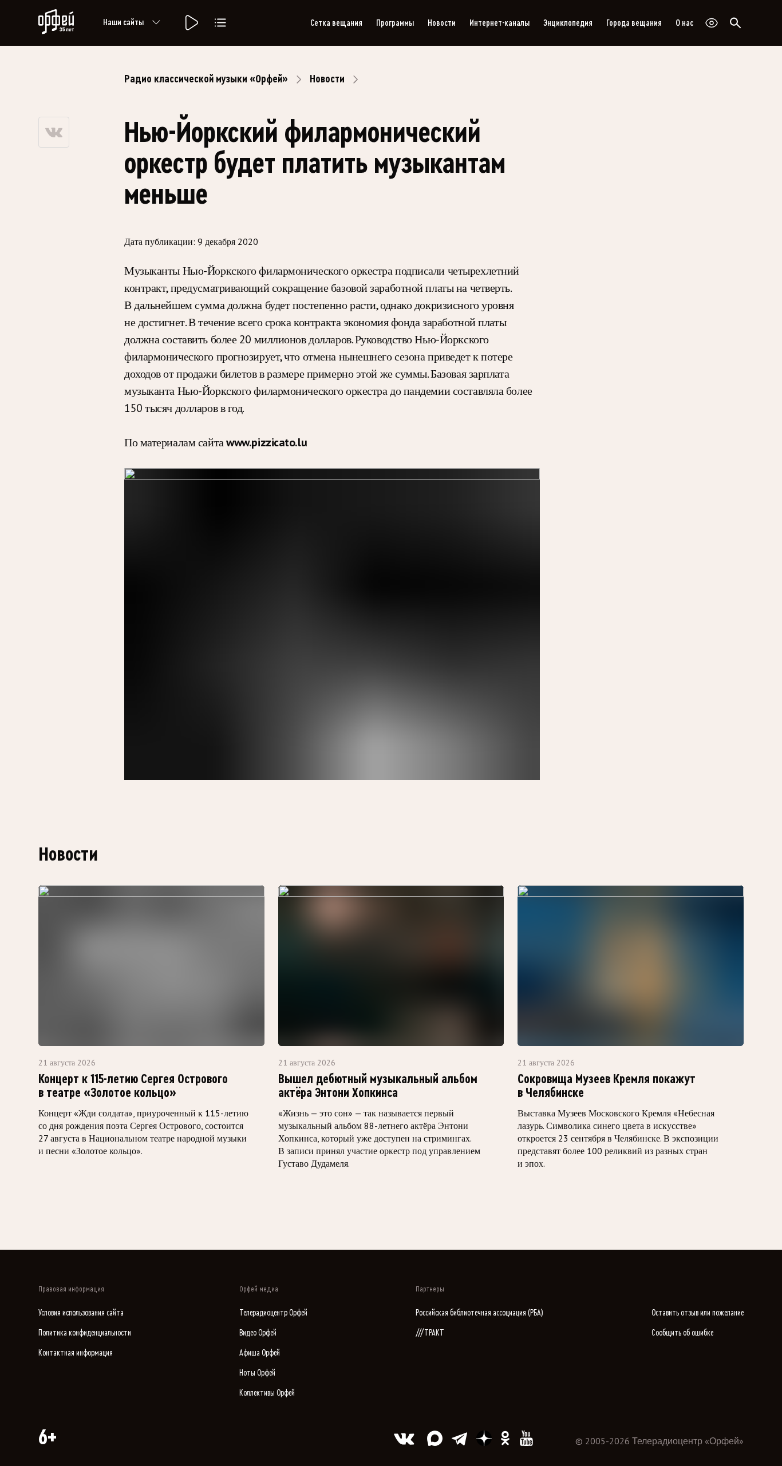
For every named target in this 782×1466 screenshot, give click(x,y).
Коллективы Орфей (267, 1393)
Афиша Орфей (259, 1353)
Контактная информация (75, 1353)
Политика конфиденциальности (84, 1333)
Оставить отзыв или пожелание (697, 1313)
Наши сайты (123, 22)
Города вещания (634, 22)
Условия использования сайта (81, 1313)
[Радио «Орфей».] (191, 23)
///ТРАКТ (430, 1333)
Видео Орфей (258, 1333)
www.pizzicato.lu (266, 442)
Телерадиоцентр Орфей (273, 1313)
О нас (684, 22)
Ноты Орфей (257, 1373)
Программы (395, 22)
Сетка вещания (336, 22)
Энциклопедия (568, 22)
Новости (442, 22)
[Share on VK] (54, 132)
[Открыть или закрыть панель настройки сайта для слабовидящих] (711, 22)
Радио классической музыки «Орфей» (206, 79)
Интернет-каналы (499, 22)
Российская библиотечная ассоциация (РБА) (479, 1313)
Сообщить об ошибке (682, 1333)
